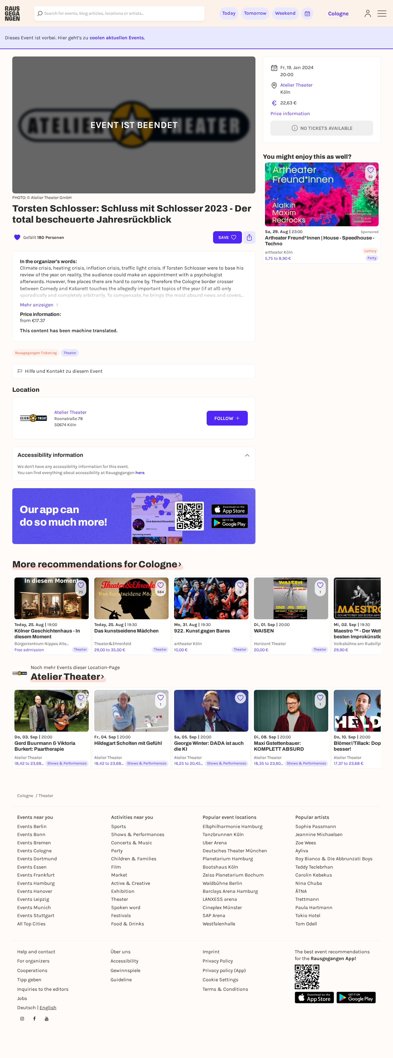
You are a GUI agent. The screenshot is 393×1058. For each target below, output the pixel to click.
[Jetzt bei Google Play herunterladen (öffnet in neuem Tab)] (229, 522)
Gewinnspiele (125, 970)
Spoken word (125, 907)
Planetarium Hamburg (228, 859)
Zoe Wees (305, 843)
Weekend (285, 13)
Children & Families (133, 859)
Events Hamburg (36, 883)
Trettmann (307, 899)
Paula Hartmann (314, 907)
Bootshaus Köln (220, 867)
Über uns (120, 952)
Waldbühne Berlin (222, 883)
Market (119, 875)
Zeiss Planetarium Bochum (233, 875)
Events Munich (34, 907)
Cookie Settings (220, 979)
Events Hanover (34, 891)
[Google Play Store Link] (356, 997)
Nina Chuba (308, 883)
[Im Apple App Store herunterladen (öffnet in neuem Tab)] (229, 509)
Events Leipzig (33, 899)
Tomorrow (255, 13)
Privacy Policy (218, 961)
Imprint (211, 952)
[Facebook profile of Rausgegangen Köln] (34, 1019)
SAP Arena (214, 915)
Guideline (121, 979)
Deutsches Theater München (235, 851)
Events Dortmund (37, 859)
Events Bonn (31, 834)
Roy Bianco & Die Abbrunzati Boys (333, 859)
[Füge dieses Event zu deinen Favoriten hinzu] (240, 697)
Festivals (121, 915)
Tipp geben (29, 979)
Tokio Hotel (307, 915)
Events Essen (32, 867)
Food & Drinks (127, 924)
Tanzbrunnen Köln (223, 834)
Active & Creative (130, 883)
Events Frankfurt (36, 875)
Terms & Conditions (225, 989)
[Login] (368, 13)
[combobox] (119, 13)
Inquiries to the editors (42, 989)
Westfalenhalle (219, 924)
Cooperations (32, 970)
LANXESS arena (220, 899)
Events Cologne (34, 851)
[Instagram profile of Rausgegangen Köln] (22, 1019)
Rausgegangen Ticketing (36, 353)
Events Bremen (34, 843)
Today (228, 13)
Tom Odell (306, 924)
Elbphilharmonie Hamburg (233, 826)
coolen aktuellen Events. (117, 38)
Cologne (25, 795)
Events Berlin (32, 826)
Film (116, 867)
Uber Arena (215, 843)
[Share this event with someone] (249, 237)
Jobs (22, 998)
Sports (118, 826)
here (139, 472)
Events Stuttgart (35, 915)
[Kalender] (307, 13)
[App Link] (307, 977)
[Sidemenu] (382, 13)
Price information (290, 113)
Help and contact (36, 952)
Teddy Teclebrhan (314, 867)
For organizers (33, 961)
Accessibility (124, 961)
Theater (70, 353)
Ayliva (301, 851)
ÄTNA (301, 891)
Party (117, 851)
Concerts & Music (131, 843)
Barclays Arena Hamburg (230, 891)
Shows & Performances (137, 834)
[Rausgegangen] (12, 13)
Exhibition (122, 891)
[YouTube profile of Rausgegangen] (47, 1019)
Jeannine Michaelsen (319, 834)
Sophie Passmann (315, 826)
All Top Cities (31, 924)
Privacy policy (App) (224, 970)
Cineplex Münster (222, 907)
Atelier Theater (296, 85)
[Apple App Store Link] (314, 997)
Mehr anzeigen (36, 305)
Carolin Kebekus (313, 875)
